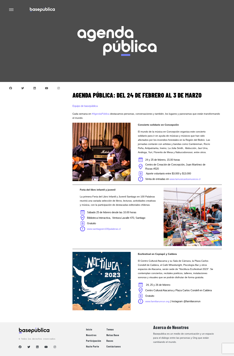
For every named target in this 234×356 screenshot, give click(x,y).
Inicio (89, 329)
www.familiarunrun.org (157, 301)
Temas (110, 329)
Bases (109, 340)
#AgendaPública (100, 113)
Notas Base (112, 334)
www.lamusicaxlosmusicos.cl (185, 179)
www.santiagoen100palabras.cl (104, 228)
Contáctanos (113, 346)
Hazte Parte (92, 346)
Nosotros (91, 334)
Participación (93, 340)
